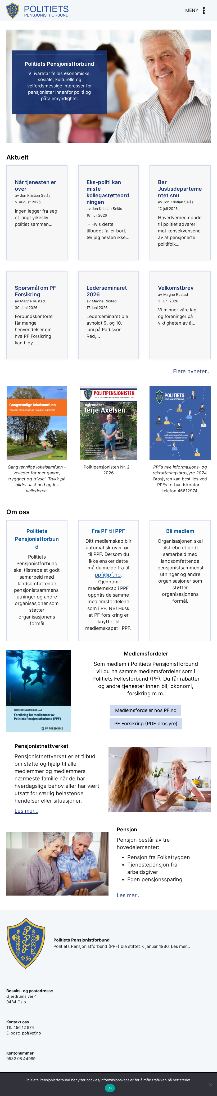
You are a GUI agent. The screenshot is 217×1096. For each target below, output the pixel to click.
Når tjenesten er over (35, 185)
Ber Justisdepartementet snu (180, 189)
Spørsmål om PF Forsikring (35, 291)
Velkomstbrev (176, 288)
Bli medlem (180, 531)
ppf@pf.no (108, 575)
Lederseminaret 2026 (107, 291)
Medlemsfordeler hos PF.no (146, 710)
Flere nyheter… (192, 371)
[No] (210, 1084)
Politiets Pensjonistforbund (37, 539)
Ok (109, 1088)
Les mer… (26, 811)
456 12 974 (23, 1027)
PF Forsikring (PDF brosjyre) (146, 723)
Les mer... (180, 946)
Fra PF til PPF (108, 531)
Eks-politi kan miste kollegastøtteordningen (108, 192)
